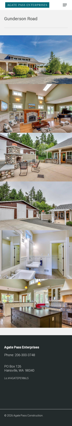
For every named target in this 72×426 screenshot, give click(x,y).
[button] (65, 5)
